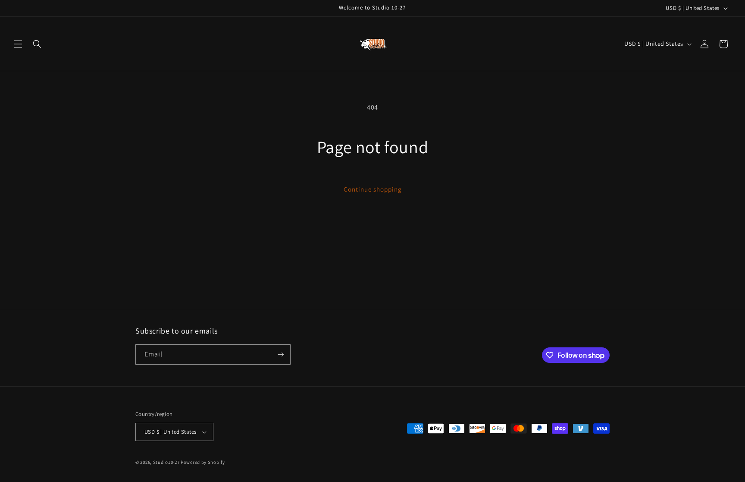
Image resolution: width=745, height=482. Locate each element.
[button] (18, 44)
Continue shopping (373, 189)
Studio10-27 (166, 462)
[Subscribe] (280, 354)
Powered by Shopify (203, 462)
